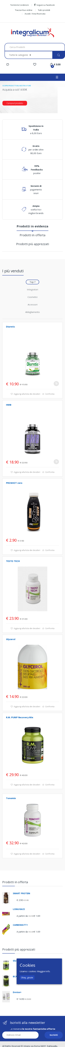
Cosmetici (32, 297)
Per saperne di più (56, 539)
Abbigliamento (32, 312)
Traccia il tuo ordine (23, 10)
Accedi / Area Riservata (35, 13)
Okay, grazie (27, 977)
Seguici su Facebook (45, 5)
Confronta (49, 394)
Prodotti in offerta (32, 235)
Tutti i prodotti (44, 10)
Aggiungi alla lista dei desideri (26, 394)
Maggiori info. (43, 971)
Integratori (32, 289)
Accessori (32, 304)
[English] (9, 19)
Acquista (56, 383)
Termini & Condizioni (19, 5)
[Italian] (6, 19)
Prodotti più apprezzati (32, 244)
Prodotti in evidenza (32, 226)
